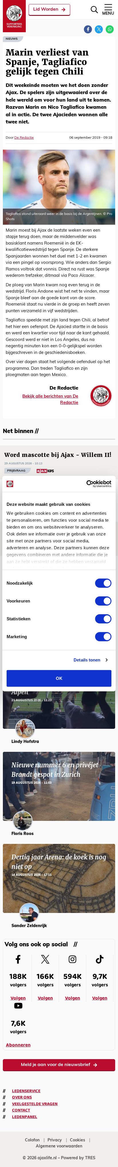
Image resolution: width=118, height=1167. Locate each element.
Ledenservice (26, 1091)
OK (59, 678)
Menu (108, 14)
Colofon (32, 1140)
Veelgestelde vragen (35, 1104)
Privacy (55, 1140)
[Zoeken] (94, 9)
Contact (21, 1110)
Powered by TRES (78, 1158)
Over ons (22, 1097)
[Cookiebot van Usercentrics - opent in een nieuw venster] (86, 484)
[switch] (103, 600)
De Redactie (24, 138)
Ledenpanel (24, 1116)
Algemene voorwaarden (59, 1146)
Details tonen (87, 659)
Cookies (77, 1140)
